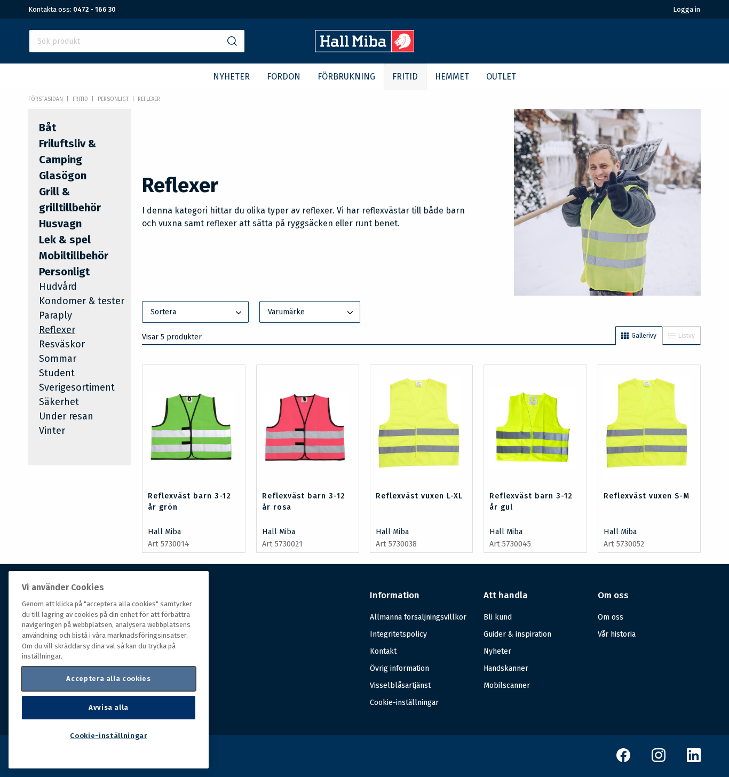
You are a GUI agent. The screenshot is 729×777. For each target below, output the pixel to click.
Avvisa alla (109, 707)
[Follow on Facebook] (623, 759)
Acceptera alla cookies (108, 679)
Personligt (113, 99)
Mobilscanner (507, 685)
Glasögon (62, 175)
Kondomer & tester (81, 301)
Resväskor (62, 344)
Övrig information (399, 668)
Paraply (55, 315)
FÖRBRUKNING (346, 77)
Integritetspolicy (398, 634)
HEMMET (452, 77)
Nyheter (497, 651)
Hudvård (58, 286)
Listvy (686, 335)
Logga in (686, 9)
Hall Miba (164, 531)
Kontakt (383, 651)
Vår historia (617, 634)
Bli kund (498, 617)
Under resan (66, 416)
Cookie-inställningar (404, 703)
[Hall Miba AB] (365, 49)
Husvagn (60, 223)
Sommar (57, 358)
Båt (47, 127)
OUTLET (501, 77)
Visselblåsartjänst (400, 685)
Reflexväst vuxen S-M (647, 496)
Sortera (163, 311)
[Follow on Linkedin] (694, 759)
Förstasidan (45, 99)
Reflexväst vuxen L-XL (419, 496)
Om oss (610, 617)
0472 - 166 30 (94, 9)
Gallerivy (643, 335)
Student (57, 373)
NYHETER (231, 77)
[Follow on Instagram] (658, 759)
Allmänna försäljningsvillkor (418, 617)
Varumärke (286, 311)
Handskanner (506, 668)
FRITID (405, 77)
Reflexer (149, 99)
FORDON (283, 77)
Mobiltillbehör (73, 255)
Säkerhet (59, 402)
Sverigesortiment (77, 387)
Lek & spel (65, 239)
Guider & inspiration (517, 634)
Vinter (52, 431)
